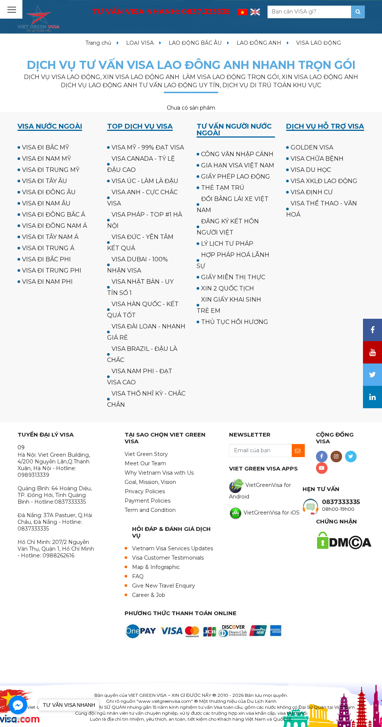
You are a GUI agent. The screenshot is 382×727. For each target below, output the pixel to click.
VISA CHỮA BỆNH (317, 158)
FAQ (138, 576)
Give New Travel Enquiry (163, 585)
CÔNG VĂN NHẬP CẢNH (237, 154)
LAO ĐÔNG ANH (259, 43)
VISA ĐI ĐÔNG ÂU (49, 192)
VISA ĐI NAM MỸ (46, 158)
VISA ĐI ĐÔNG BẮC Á (53, 214)
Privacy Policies (145, 491)
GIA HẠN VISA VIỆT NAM (237, 165)
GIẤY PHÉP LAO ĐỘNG (235, 176)
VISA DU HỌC (311, 169)
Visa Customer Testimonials (168, 557)
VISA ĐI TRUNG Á (48, 248)
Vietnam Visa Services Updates (172, 548)
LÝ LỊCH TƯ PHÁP (227, 243)
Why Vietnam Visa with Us (159, 472)
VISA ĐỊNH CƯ (312, 192)
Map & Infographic (156, 567)
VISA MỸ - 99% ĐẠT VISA (148, 147)
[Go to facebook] (18, 705)
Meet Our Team (145, 463)
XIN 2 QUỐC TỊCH (227, 288)
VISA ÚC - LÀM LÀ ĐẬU (145, 181)
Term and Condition (150, 510)
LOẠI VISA (140, 43)
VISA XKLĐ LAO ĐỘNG (324, 181)
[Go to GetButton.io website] (18, 719)
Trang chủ (98, 43)
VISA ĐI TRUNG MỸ (50, 169)
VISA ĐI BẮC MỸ (45, 147)
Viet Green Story (146, 454)
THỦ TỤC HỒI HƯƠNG (234, 321)
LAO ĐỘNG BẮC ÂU (195, 43)
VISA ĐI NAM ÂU (46, 203)
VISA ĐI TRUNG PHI (51, 270)
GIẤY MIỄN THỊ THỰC (233, 277)
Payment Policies (147, 500)
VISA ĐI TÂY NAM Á (50, 236)
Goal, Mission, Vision (150, 482)
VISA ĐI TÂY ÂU (44, 181)
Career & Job (148, 595)
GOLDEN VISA (312, 147)
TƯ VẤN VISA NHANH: (161, 11)
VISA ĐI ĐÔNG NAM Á (54, 225)
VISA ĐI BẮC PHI (46, 259)
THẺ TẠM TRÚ (222, 187)
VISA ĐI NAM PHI (47, 281)
